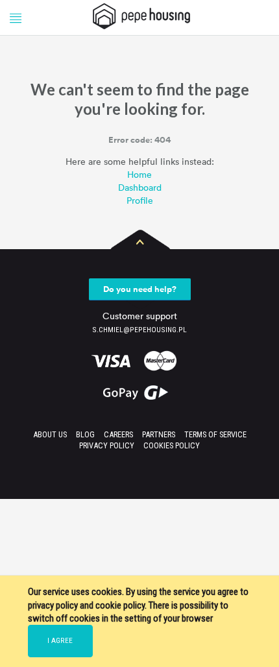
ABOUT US (50, 434)
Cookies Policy (171, 445)
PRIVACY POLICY (106, 445)
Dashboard (140, 187)
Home (139, 174)
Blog (85, 434)
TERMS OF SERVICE (215, 434)
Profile (140, 200)
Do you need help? (139, 289)
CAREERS (118, 434)
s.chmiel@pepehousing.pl (139, 329)
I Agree (60, 640)
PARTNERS (158, 434)
